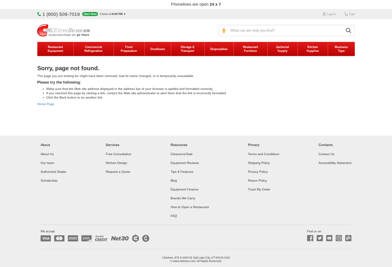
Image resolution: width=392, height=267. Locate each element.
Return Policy (257, 180)
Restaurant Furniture (250, 49)
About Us (47, 154)
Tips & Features (182, 171)
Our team (47, 163)
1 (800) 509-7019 (61, 14)
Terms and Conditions (263, 154)
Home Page (45, 104)
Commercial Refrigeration (93, 49)
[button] (103, 14)
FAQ (174, 216)
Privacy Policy (258, 171)
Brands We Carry (183, 198)
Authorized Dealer (53, 171)
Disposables (219, 49)
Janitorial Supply (282, 49)
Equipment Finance (184, 189)
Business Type (341, 49)
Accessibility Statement (334, 163)
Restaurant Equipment (55, 49)
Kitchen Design (116, 163)
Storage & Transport (187, 49)
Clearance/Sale (182, 154)
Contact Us (326, 154)
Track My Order (259, 189)
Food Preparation (129, 49)
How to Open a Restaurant (190, 207)
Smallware (157, 49)
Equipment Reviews (185, 163)
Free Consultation (118, 154)
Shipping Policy (259, 163)
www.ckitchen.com (184, 261)
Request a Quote (118, 171)
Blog (174, 180)
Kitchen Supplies (312, 49)
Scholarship (49, 180)
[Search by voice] (223, 30)
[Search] (349, 30)
